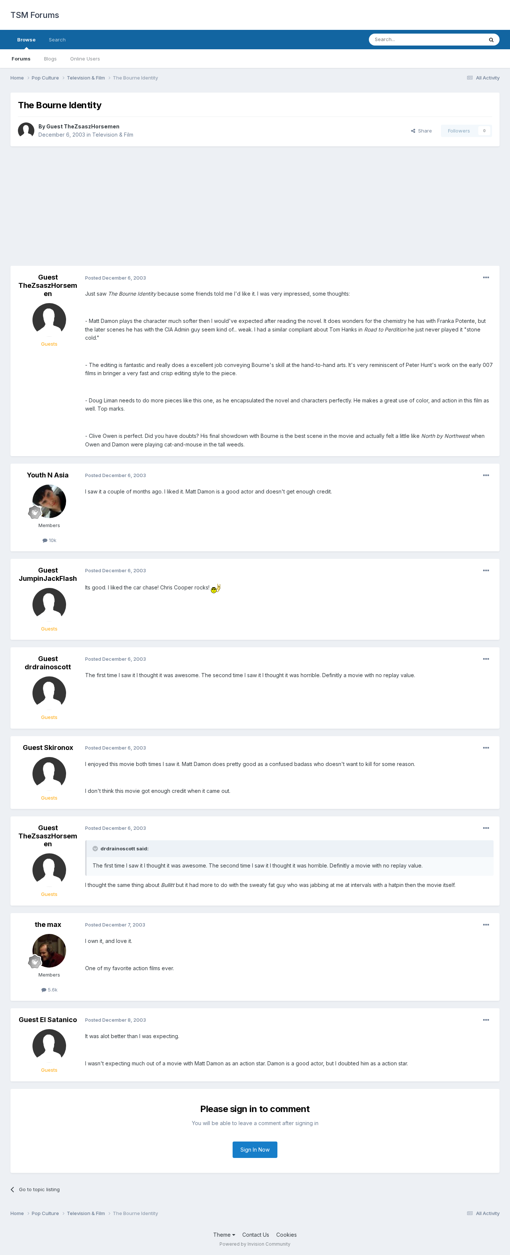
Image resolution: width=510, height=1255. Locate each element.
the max (48, 924)
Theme (222, 1234)
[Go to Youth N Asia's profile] (49, 501)
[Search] (491, 40)
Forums (21, 59)
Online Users (85, 59)
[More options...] (486, 277)
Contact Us (255, 1234)
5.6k (51, 990)
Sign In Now (255, 1149)
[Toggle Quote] (96, 848)
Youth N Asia (48, 475)
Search (57, 40)
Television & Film (112, 134)
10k (51, 540)
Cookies (286, 1234)
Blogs (50, 59)
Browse (26, 40)
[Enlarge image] (216, 587)
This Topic (461, 39)
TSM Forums (34, 15)
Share (423, 131)
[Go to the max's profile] (49, 951)
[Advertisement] (255, 206)
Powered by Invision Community (255, 1244)
